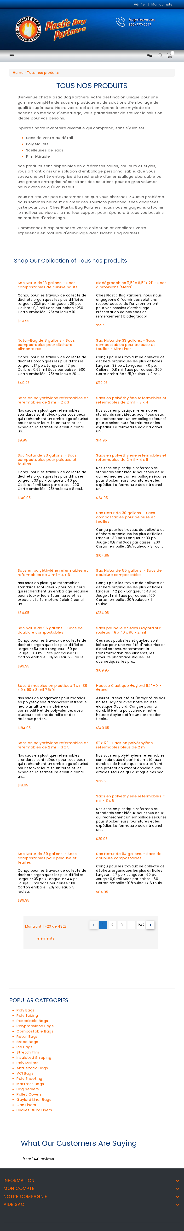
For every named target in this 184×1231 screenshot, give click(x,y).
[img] (171, 55)
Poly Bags (26, 1010)
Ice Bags (25, 1046)
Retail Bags (27, 1036)
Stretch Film (28, 1052)
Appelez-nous (142, 19)
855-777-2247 (140, 24)
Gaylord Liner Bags (34, 1099)
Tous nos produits (43, 72)
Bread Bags (27, 1041)
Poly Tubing (27, 1015)
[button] (135, 22)
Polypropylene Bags (35, 1025)
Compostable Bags (35, 1031)
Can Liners (26, 1104)
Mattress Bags (30, 1083)
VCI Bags (25, 1073)
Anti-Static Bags (32, 1067)
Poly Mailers (27, 1062)
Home (18, 72)
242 (141, 925)
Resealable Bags (32, 1020)
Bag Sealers (28, 1088)
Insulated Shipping (34, 1057)
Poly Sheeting (29, 1078)
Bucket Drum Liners (34, 1110)
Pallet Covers (29, 1094)
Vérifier (140, 4)
